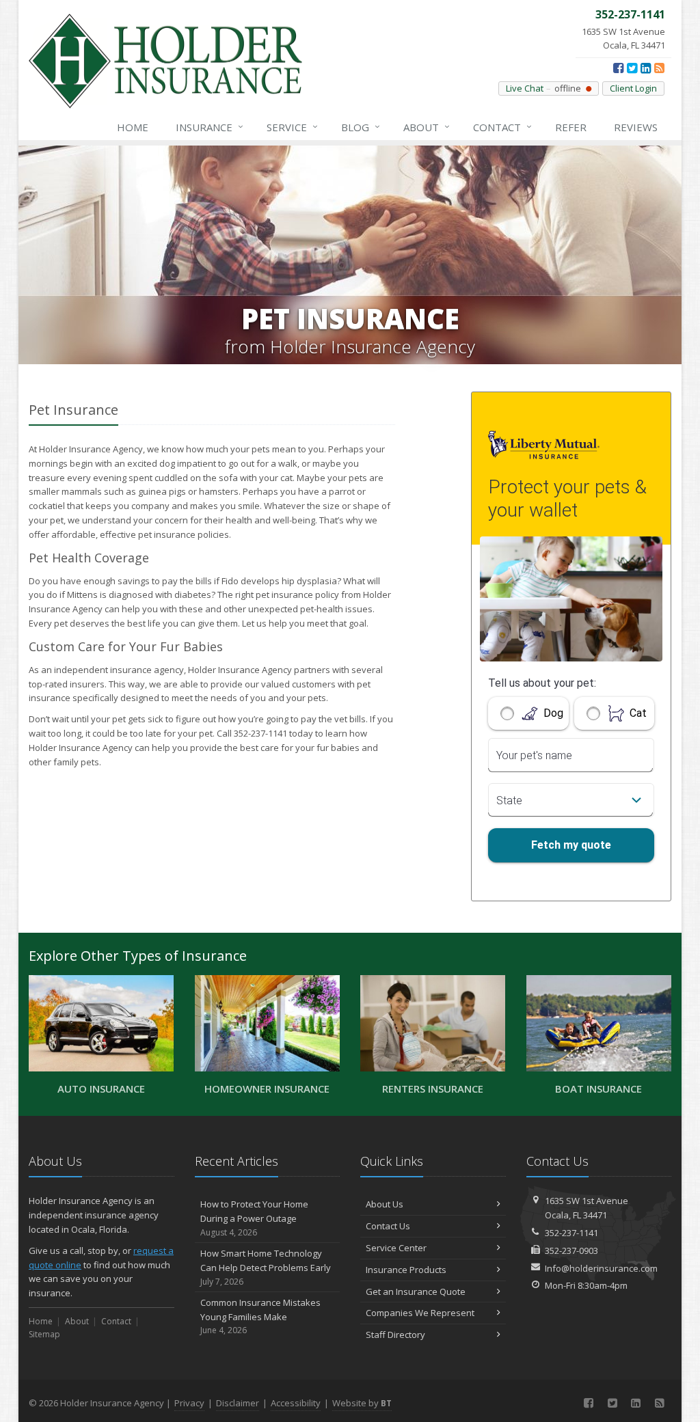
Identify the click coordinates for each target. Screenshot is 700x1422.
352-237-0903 (571, 1250)
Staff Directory (395, 1334)
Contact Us (388, 1226)
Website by (362, 1403)
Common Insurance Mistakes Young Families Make (260, 1316)
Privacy (189, 1403)
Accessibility (296, 1403)
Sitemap (44, 1334)
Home (132, 127)
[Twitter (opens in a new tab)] (632, 67)
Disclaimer (237, 1403)
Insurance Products (406, 1269)
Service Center (396, 1248)
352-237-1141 (571, 1233)
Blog (360, 127)
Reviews (636, 127)
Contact (502, 127)
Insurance (209, 127)
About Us (384, 1204)
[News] (659, 67)
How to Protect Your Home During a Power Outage (254, 1218)
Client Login (633, 88)
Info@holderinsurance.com (601, 1268)
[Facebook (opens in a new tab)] (618, 67)
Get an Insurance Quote (416, 1291)
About (426, 127)
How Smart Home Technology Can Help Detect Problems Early (265, 1267)
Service (292, 127)
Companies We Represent (420, 1313)
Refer (571, 127)
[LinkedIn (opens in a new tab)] (646, 67)
